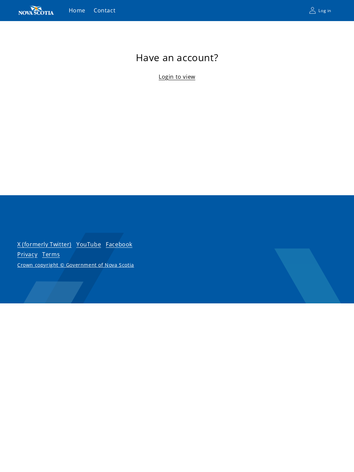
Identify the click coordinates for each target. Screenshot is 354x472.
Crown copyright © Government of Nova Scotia (75, 265)
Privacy (27, 254)
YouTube (88, 244)
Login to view (177, 77)
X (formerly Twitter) (44, 244)
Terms (51, 254)
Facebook (119, 244)
